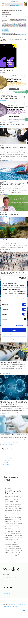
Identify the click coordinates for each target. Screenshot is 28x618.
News (17, 578)
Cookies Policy (7, 606)
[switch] (24, 309)
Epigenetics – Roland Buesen (9, 214)
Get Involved (6, 464)
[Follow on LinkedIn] (7, 587)
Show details (19, 325)
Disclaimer (13, 604)
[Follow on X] (4, 587)
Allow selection (14, 334)
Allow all (14, 330)
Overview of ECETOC (8, 459)
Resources (5, 462)
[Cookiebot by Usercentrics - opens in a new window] (19, 278)
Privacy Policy (21, 604)
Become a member (8, 593)
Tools (5, 578)
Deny (14, 339)
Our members (7, 580)
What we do (6, 460)
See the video (3, 216)
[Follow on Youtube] (11, 587)
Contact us (15, 606)
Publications (11, 578)
